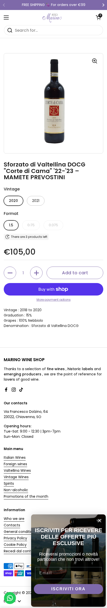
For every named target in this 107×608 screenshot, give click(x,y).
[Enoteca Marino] (52, 17)
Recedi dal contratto (22, 551)
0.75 (31, 225)
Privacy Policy (15, 538)
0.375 (53, 225)
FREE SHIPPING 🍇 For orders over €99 (53, 5)
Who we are (14, 518)
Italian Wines (15, 457)
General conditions (20, 531)
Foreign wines (15, 463)
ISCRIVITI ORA (68, 589)
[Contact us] (10, 598)
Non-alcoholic (16, 489)
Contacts (12, 525)
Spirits (9, 483)
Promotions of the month (26, 496)
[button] (98, 17)
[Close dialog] (99, 520)
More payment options (54, 300)
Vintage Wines (16, 476)
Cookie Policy (15, 544)
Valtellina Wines (17, 470)
